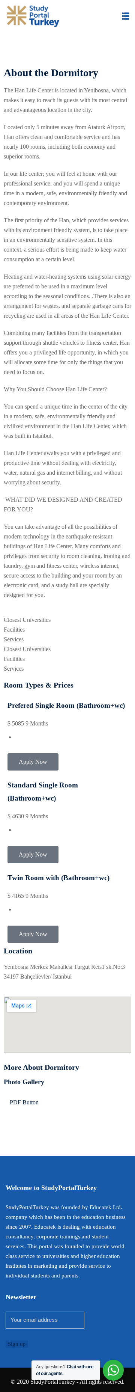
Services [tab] (14, 639)
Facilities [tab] (14, 629)
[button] (125, 16)
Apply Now (33, 762)
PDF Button (23, 1102)
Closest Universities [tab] (27, 620)
